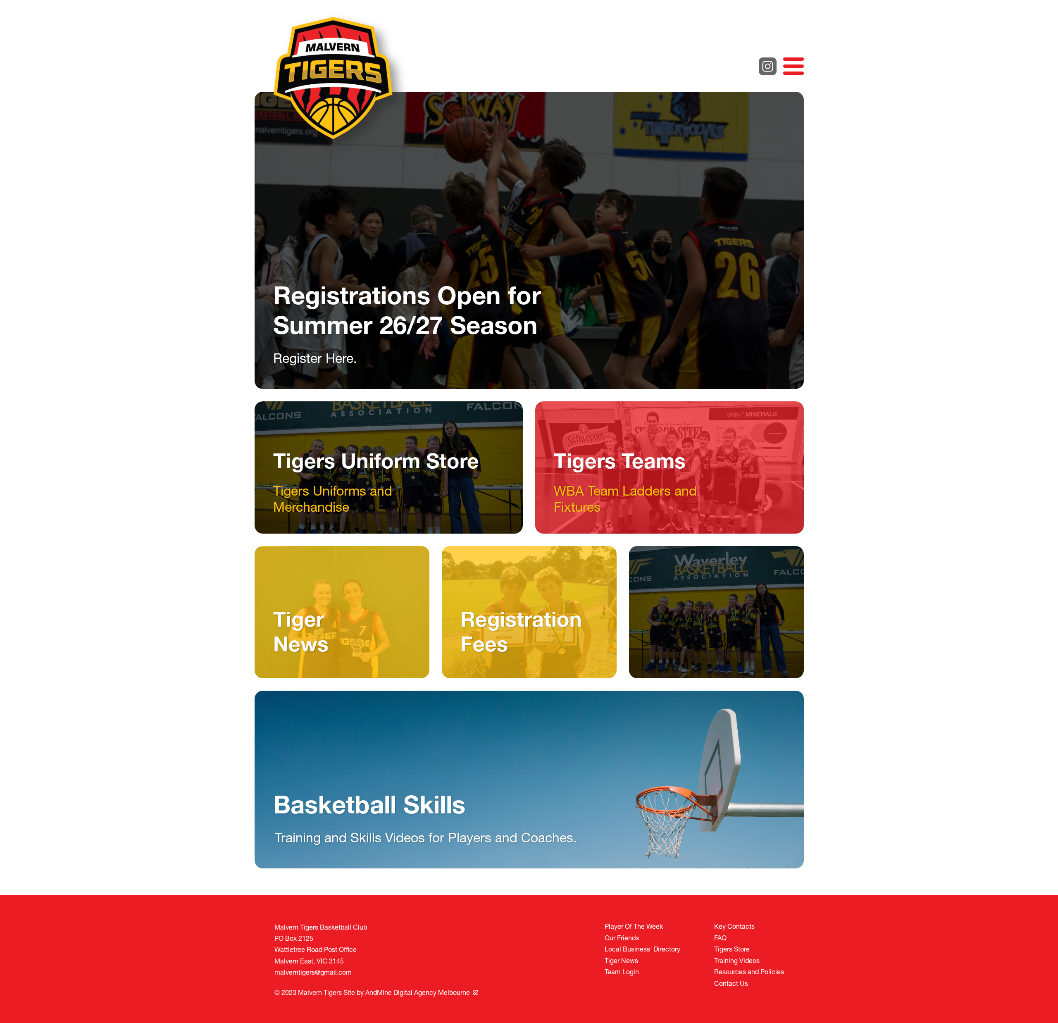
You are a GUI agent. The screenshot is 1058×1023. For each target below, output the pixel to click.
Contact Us (731, 983)
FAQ (720, 938)
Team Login (622, 971)
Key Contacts (734, 926)
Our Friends (622, 938)
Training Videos (737, 960)
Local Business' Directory (642, 949)
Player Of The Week (634, 926)
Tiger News (621, 960)
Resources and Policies (749, 971)
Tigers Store (732, 949)
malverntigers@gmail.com (313, 972)
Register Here (313, 358)
